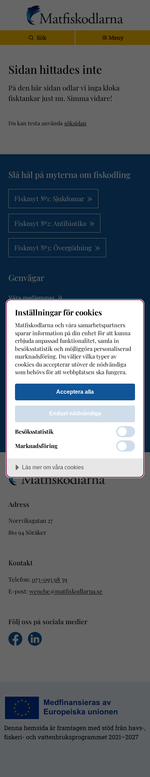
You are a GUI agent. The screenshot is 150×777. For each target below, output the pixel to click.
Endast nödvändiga (75, 413)
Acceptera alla (75, 391)
